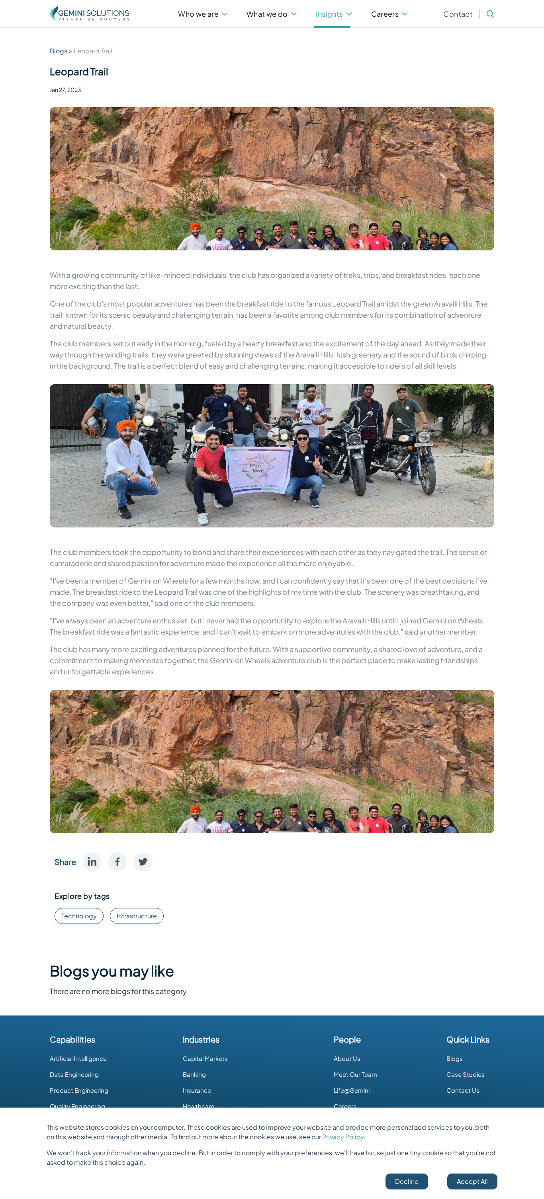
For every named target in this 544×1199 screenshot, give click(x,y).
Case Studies (465, 1074)
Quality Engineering (77, 1106)
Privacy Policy (343, 1137)
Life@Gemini (352, 1090)
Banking (194, 1074)
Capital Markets (205, 1058)
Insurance (197, 1090)
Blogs (454, 1058)
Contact (458, 13)
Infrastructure (137, 916)
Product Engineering (79, 1090)
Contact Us (462, 1090)
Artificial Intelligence (78, 1058)
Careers (345, 1106)
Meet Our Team (355, 1074)
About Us (347, 1058)
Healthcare (198, 1106)
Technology (79, 916)
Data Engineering (74, 1074)
